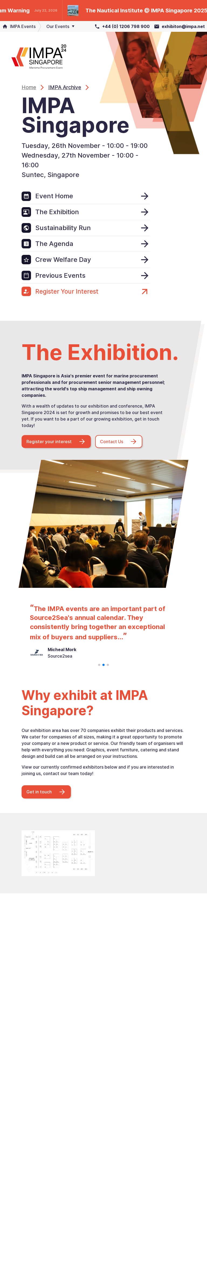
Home (29, 87)
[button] (99, 665)
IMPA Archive (64, 87)
